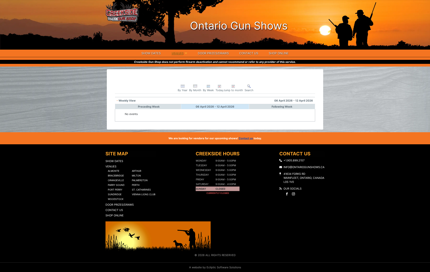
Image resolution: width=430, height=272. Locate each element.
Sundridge (114, 194)
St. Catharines (141, 189)
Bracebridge (116, 175)
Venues (177, 53)
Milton (136, 175)
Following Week (282, 106)
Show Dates (151, 53)
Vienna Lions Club (143, 194)
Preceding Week (149, 106)
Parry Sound (116, 185)
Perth (135, 185)
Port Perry (115, 189)
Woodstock (115, 199)
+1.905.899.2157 (294, 160)
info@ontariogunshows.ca (304, 167)
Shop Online (279, 53)
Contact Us (248, 53)
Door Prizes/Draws (213, 53)
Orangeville (116, 180)
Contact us (246, 138)
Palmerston (140, 180)
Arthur (136, 170)
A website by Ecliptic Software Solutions (215, 267)
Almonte (113, 170)
